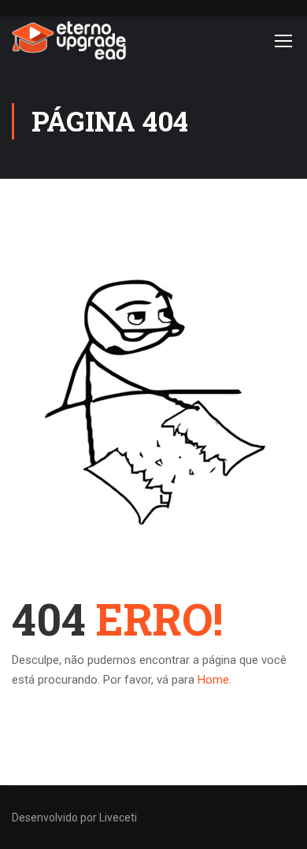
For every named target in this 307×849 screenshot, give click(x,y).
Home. (214, 680)
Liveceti (118, 817)
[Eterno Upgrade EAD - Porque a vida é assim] (70, 40)
